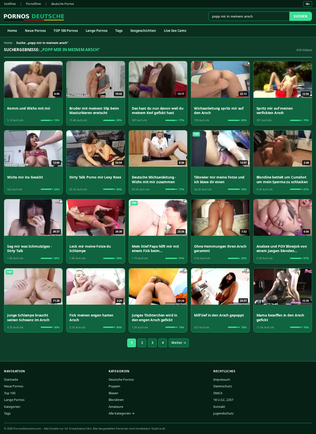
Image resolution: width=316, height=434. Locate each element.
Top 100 (9, 393)
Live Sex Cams (175, 30)
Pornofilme (33, 4)
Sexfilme (10, 4)
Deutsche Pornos (121, 379)
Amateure (116, 406)
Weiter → (178, 342)
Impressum (221, 379)
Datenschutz (222, 386)
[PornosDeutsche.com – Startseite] (34, 16)
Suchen (300, 16)
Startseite (11, 379)
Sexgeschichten (143, 30)
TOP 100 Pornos (66, 30)
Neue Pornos (35, 30)
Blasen (113, 393)
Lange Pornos (96, 30)
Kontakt (219, 406)
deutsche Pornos (62, 4)
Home (12, 30)
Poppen (114, 386)
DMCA (217, 393)
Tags (118, 30)
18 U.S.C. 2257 (223, 399)
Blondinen (116, 399)
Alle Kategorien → (122, 413)
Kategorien (12, 406)
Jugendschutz (223, 413)
